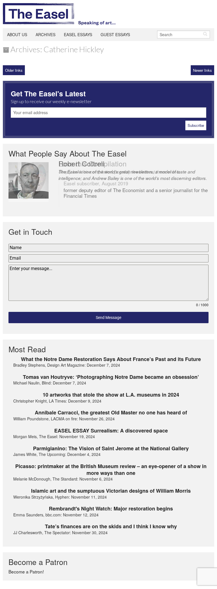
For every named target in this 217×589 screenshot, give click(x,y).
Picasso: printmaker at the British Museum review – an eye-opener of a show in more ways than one (111, 470)
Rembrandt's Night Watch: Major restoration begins (111, 508)
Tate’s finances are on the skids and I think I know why (111, 526)
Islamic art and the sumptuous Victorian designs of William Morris (111, 490)
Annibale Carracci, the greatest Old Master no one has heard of (111, 412)
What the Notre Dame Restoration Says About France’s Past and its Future (111, 359)
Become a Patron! (26, 571)
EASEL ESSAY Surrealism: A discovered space (111, 430)
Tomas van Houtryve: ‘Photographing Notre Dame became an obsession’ (111, 376)
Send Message (108, 317)
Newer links (202, 70)
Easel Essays (78, 34)
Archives (45, 34)
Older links (14, 70)
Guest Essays (115, 34)
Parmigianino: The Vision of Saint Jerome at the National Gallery (111, 448)
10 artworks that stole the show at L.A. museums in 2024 (111, 394)
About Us (17, 34)
